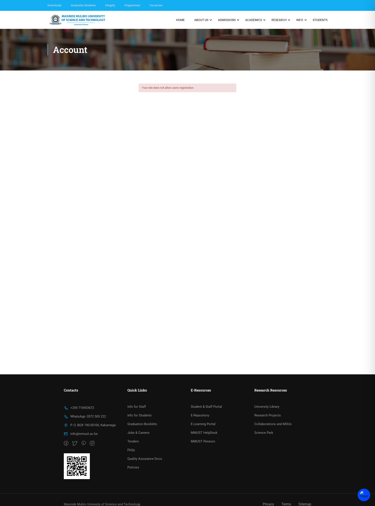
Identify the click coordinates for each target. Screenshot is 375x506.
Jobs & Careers (138, 433)
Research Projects (267, 415)
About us (201, 20)
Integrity (110, 5)
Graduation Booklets (83, 5)
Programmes (132, 5)
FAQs (131, 450)
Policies (133, 467)
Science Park (263, 433)
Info (299, 20)
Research (279, 20)
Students (320, 20)
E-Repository (200, 415)
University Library (266, 407)
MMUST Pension (203, 441)
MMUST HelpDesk (204, 433)
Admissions (227, 20)
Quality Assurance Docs (144, 459)
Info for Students (139, 415)
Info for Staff (136, 407)
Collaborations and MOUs (273, 424)
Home (180, 20)
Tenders (133, 441)
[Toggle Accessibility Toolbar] (364, 495)
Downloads (54, 5)
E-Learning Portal (203, 424)
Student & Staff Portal (206, 407)
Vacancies (156, 5)
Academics (253, 20)
